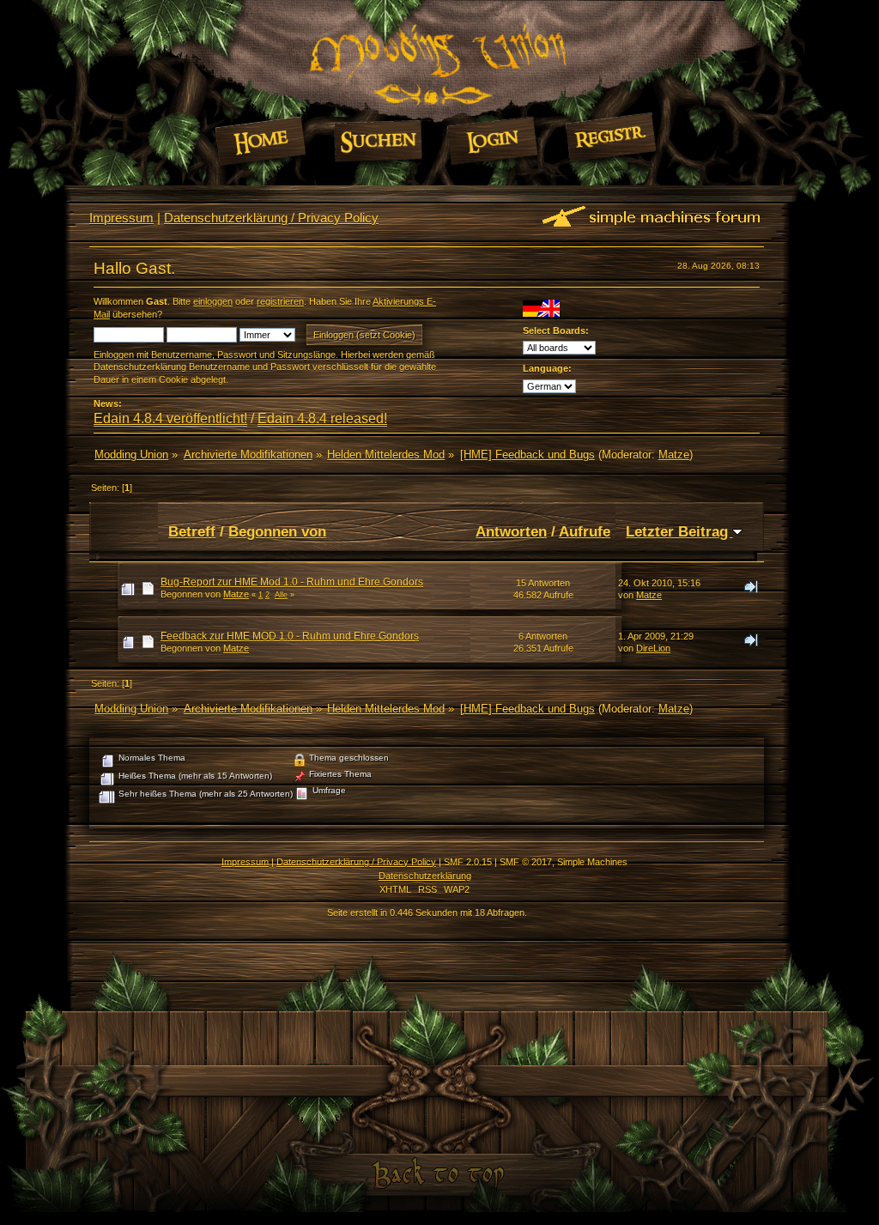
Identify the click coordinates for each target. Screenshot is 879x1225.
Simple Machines (592, 862)
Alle (281, 595)
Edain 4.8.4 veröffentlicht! (170, 418)
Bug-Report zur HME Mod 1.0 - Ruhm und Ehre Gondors (292, 582)
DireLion (653, 648)
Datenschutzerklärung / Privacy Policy (271, 217)
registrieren (280, 301)
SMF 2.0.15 (468, 862)
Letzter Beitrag (679, 531)
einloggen (213, 301)
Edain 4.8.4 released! (322, 418)
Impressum (121, 217)
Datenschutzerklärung (425, 875)
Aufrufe (584, 531)
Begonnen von (277, 531)
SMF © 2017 (526, 862)
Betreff (191, 531)
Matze (673, 454)
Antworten (511, 531)
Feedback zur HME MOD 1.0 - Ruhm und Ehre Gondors (290, 636)
